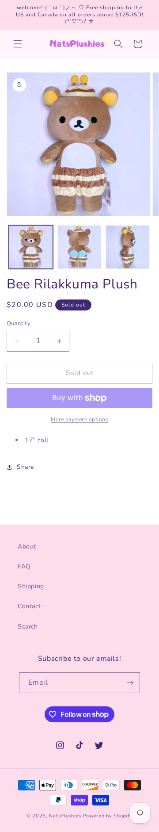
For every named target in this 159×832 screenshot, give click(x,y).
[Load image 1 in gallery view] (31, 247)
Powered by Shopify (108, 816)
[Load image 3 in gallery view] (128, 247)
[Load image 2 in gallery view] (79, 247)
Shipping (31, 586)
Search (28, 626)
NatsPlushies (65, 816)
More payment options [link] (79, 419)
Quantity (18, 323)
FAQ (24, 566)
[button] (17, 44)
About (27, 546)
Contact (29, 606)
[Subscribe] (130, 682)
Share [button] (25, 467)
